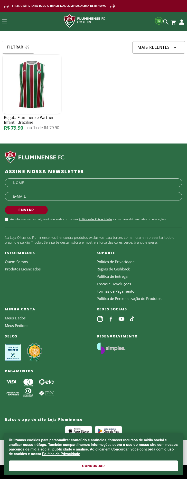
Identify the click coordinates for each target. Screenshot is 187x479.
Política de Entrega (112, 276)
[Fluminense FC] (93, 156)
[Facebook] (110, 319)
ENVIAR (26, 210)
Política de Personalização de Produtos (129, 298)
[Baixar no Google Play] (108, 431)
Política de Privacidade (61, 453)
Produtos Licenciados (23, 269)
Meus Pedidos (16, 325)
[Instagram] (100, 319)
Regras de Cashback (113, 269)
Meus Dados (15, 318)
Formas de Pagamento (115, 291)
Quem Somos (16, 261)
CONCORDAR (93, 466)
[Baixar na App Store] (78, 431)
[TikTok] (132, 319)
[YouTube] (121, 319)
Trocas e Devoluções (114, 283)
